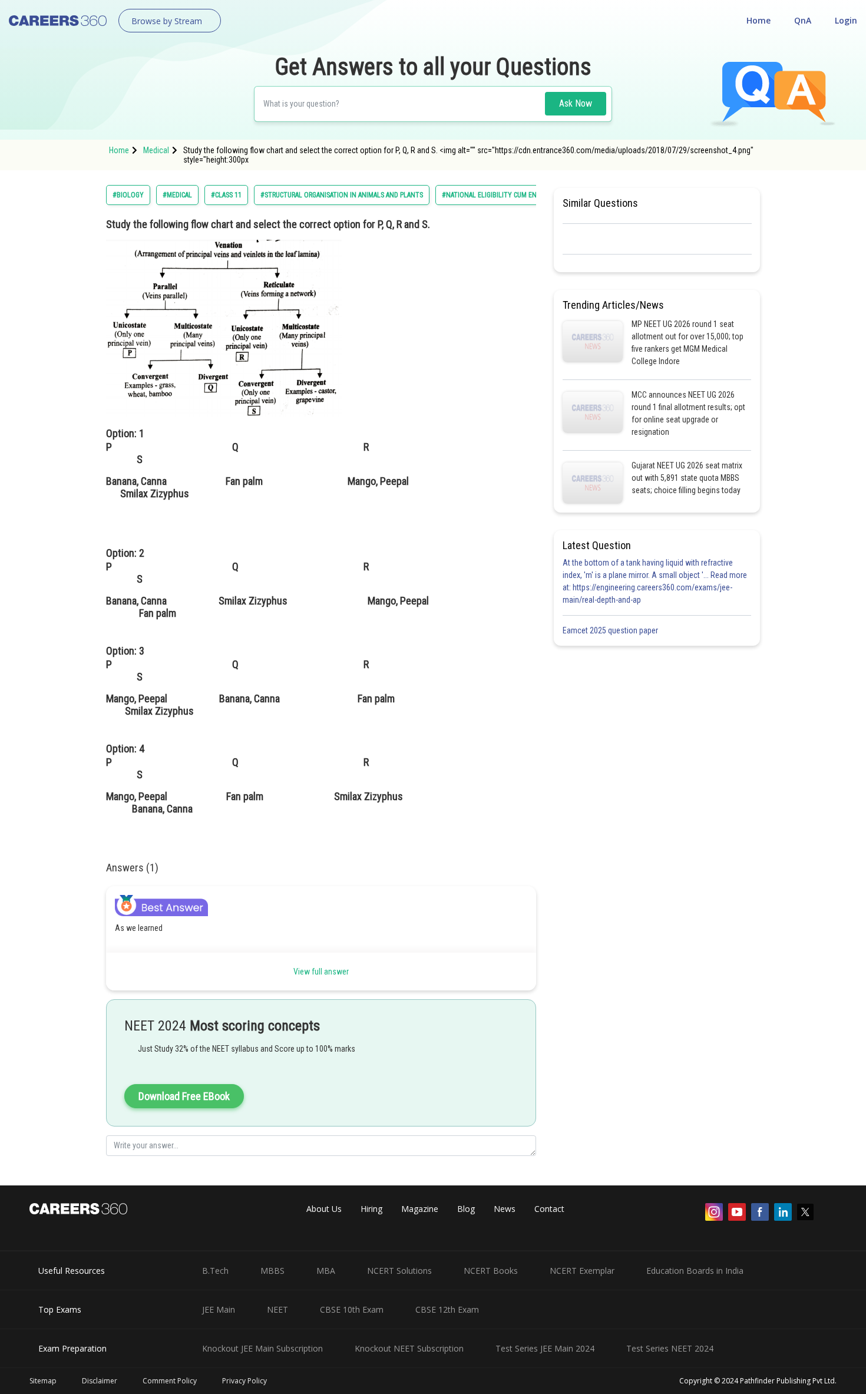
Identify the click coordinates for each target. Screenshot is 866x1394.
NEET (277, 1309)
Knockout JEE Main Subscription (262, 1348)
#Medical (177, 195)
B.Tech (215, 1270)
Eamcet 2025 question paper (611, 630)
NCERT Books (491, 1270)
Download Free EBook (184, 1096)
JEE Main (218, 1309)
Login (846, 20)
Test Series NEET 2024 (669, 1348)
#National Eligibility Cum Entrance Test (509, 195)
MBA (325, 1270)
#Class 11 (226, 195)
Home (758, 20)
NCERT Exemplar (582, 1270)
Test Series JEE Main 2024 (544, 1348)
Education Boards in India (694, 1270)
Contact (549, 1208)
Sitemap (43, 1381)
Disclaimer (99, 1381)
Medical (156, 150)
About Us (324, 1208)
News (504, 1208)
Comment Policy (170, 1381)
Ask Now (575, 103)
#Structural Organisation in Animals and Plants (341, 195)
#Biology (128, 195)
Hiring (371, 1208)
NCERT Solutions (399, 1270)
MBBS (272, 1270)
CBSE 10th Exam (352, 1309)
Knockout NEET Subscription (409, 1348)
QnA (802, 20)
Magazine (419, 1208)
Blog (466, 1208)
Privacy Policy (244, 1381)
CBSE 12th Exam (447, 1309)
